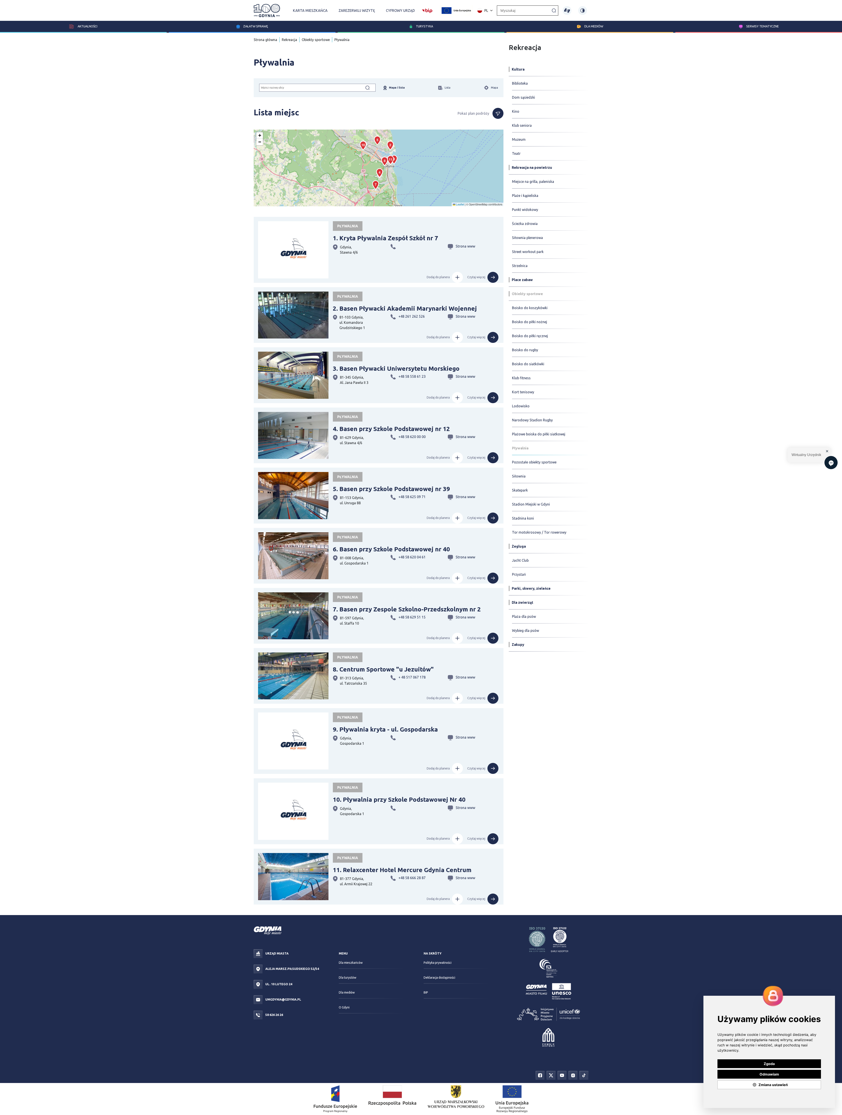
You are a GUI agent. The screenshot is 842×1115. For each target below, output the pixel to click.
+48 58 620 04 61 (412, 557)
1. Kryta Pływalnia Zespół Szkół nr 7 (385, 238)
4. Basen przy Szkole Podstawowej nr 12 (391, 428)
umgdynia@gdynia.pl (283, 999)
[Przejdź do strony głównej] (267, 10)
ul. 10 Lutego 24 (278, 984)
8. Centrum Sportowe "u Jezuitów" (383, 669)
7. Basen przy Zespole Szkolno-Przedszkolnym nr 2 (407, 609)
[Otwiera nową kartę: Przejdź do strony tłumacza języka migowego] (567, 10)
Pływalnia (342, 40)
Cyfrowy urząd (400, 10)
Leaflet (459, 204)
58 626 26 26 (274, 1015)
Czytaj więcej (476, 277)
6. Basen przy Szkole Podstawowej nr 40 (391, 549)
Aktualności (87, 26)
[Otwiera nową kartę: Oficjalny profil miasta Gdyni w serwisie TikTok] (584, 1075)
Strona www (465, 246)
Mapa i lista (397, 87)
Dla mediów (593, 26)
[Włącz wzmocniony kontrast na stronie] (582, 10)
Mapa (494, 87)
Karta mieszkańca (310, 10)
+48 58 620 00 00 (412, 437)
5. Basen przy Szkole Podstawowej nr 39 (391, 488)
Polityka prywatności (437, 962)
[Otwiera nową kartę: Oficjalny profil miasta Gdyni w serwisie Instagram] (573, 1075)
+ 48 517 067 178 (412, 677)
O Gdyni (344, 1007)
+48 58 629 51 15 (412, 617)
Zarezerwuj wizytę (357, 10)
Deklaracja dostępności (439, 977)
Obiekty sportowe (316, 40)
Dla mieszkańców (351, 962)
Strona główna (265, 40)
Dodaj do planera (438, 277)
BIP (426, 992)
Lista (447, 87)
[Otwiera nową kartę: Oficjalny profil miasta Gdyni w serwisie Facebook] (540, 1075)
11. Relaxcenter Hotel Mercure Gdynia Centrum (402, 869)
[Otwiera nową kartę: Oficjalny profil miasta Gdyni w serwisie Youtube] (562, 1075)
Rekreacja (289, 40)
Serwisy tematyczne (762, 26)
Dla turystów (347, 977)
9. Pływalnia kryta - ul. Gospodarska (385, 729)
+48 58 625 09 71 (412, 497)
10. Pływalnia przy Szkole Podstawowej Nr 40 (399, 799)
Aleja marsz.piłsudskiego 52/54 (292, 969)
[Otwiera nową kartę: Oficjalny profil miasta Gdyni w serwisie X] (551, 1075)
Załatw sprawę (255, 26)
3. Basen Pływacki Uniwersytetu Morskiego (396, 368)
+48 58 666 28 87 (412, 878)
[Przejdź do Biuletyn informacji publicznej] (427, 10)
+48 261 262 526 (411, 316)
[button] (390, 145)
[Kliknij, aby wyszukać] (553, 10)
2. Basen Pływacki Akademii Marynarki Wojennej (405, 308)
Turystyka (424, 26)
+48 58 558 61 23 (412, 376)
